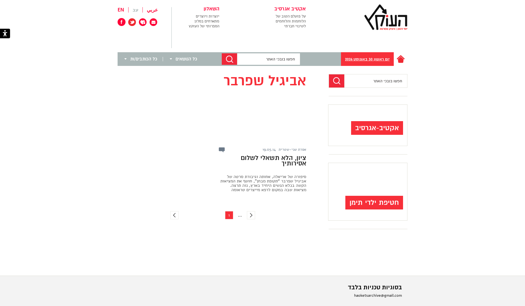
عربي (152, 10)
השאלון (211, 9)
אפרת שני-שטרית (292, 149)
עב (135, 10)
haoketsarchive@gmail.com (378, 295)
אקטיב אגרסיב (290, 9)
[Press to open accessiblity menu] (5, 34)
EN (121, 10)
